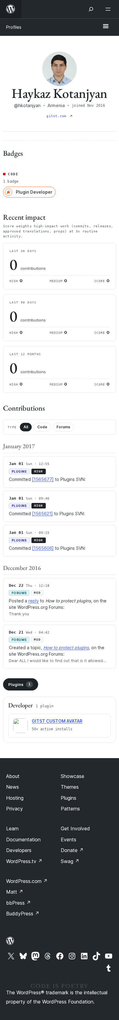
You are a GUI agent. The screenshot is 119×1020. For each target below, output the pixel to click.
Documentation (23, 839)
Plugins (19, 684)
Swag (70, 861)
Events (68, 839)
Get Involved (75, 828)
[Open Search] (90, 9)
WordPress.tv (24, 861)
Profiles (13, 27)
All (25, 427)
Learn (12, 828)
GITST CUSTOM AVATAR (57, 721)
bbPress (18, 903)
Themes (70, 787)
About (13, 776)
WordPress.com (27, 881)
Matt (14, 892)
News (12, 787)
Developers (18, 850)
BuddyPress (22, 913)
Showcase (72, 776)
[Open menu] (109, 9)
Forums (63, 427)
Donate (72, 850)
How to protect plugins (66, 647)
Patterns (70, 809)
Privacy (14, 809)
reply (33, 600)
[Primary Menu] (105, 26)
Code (42, 427)
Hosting (14, 798)
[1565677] (43, 479)
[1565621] (42, 513)
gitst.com (57, 116)
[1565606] (43, 548)
